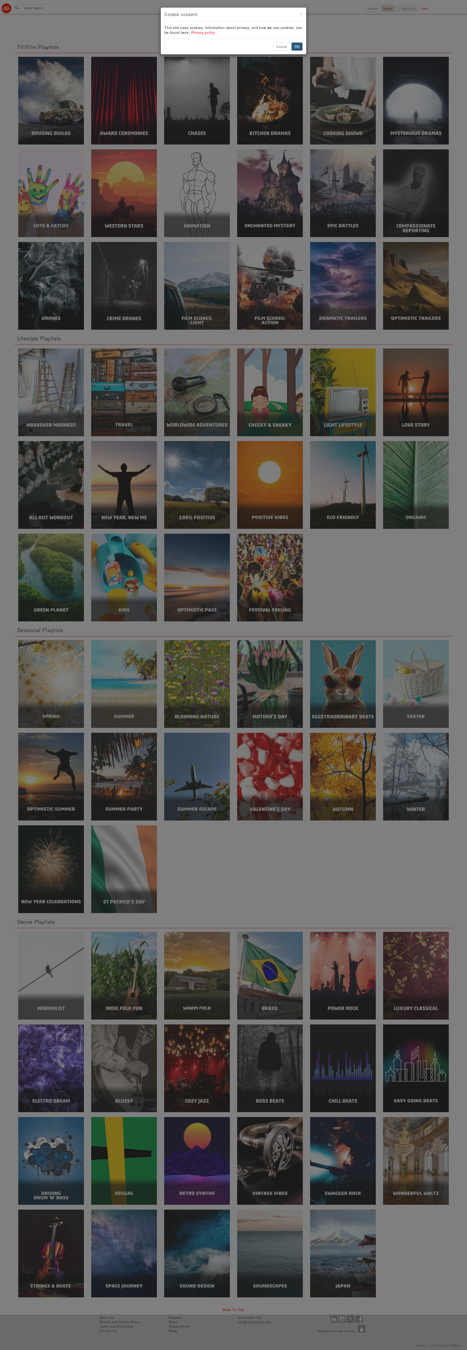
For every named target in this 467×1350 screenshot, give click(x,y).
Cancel (281, 46)
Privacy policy (203, 32)
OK (297, 46)
